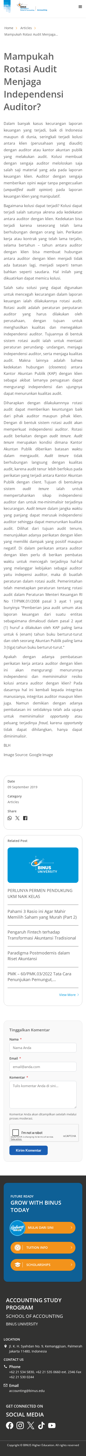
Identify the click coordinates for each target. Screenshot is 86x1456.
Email (15, 1058)
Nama (15, 1039)
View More (67, 995)
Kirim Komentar (28, 1150)
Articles (26, 28)
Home (8, 28)
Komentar (18, 1077)
